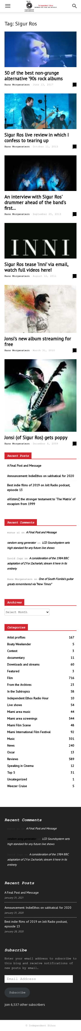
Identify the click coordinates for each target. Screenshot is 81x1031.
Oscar (11, 752)
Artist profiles (16, 637)
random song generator (21, 543)
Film (10, 678)
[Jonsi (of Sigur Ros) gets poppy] (40, 395)
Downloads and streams (23, 664)
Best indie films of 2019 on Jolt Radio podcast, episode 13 (38, 487)
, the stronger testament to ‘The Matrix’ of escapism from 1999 (41, 501)
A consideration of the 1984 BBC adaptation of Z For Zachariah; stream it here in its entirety (37, 563)
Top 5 (11, 772)
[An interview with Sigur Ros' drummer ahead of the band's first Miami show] (40, 173)
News (11, 745)
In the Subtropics (18, 691)
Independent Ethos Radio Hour (28, 698)
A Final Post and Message (24, 465)
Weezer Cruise (17, 786)
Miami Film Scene (19, 725)
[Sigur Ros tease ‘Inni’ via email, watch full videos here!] (40, 241)
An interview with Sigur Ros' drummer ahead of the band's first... (35, 202)
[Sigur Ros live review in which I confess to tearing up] (40, 111)
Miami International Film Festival (29, 732)
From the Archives (19, 685)
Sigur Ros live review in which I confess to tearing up (36, 137)
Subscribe (17, 992)
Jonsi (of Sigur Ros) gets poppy (36, 437)
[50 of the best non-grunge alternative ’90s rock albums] (40, 49)
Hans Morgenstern (17, 84)
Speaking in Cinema (20, 766)
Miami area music (18, 712)
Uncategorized (17, 779)
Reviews (12, 759)
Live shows (14, 705)
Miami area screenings (22, 718)
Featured (13, 671)
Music (11, 739)
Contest (12, 651)
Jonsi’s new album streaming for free (37, 341)
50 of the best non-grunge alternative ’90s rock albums (33, 76)
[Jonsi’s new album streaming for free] (40, 309)
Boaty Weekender (19, 644)
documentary (16, 658)
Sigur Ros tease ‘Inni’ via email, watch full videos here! (36, 267)
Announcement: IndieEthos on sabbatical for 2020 (40, 476)
